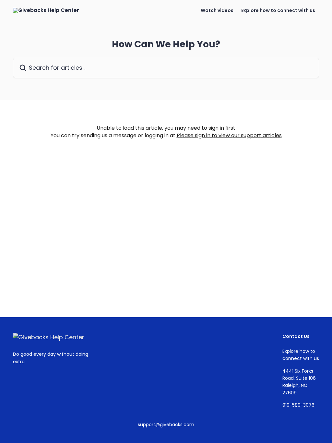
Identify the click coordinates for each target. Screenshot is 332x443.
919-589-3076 (298, 405)
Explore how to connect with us (278, 10)
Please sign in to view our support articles (229, 135)
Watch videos (217, 10)
